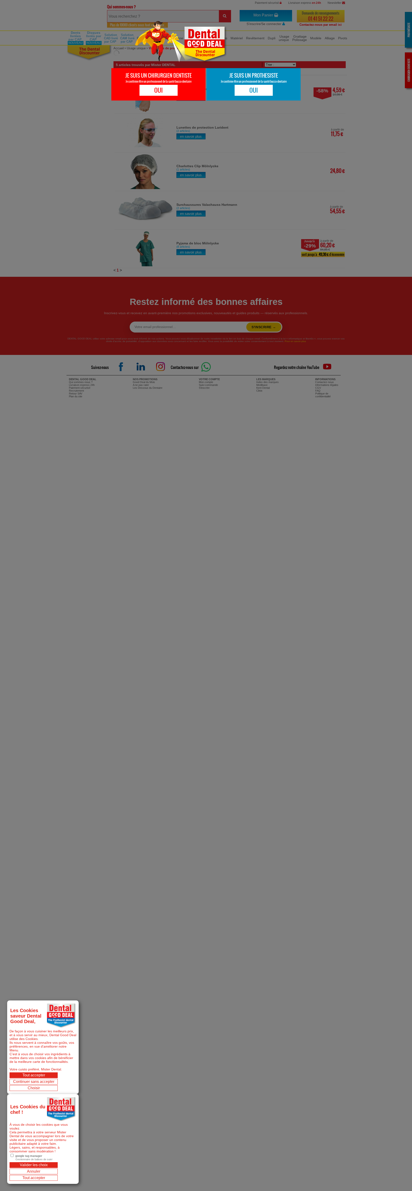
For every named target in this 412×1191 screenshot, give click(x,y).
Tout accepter (33, 1075)
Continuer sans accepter (33, 1082)
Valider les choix (34, 1165)
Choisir (34, 1088)
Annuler (33, 1171)
